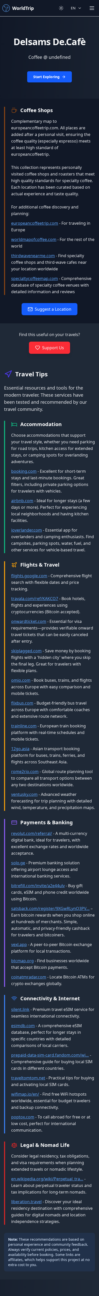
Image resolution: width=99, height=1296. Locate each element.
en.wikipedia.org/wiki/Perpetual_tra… (47, 1179)
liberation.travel (26, 1201)
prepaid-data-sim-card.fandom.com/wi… (50, 1055)
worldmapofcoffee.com (33, 239)
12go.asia (20, 748)
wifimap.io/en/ (25, 1094)
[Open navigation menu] (92, 8)
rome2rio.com (25, 771)
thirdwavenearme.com (33, 255)
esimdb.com (23, 1025)
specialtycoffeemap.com (34, 278)
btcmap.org (22, 961)
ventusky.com (24, 794)
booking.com (24, 471)
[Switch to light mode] (61, 8)
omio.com (20, 680)
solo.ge (18, 863)
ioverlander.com (26, 530)
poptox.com (22, 1117)
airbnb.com (22, 500)
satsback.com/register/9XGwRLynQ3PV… (50, 908)
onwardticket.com (28, 621)
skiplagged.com (26, 651)
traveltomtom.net (28, 1078)
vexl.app (19, 944)
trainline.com (24, 726)
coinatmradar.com (28, 977)
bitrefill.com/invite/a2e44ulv (38, 885)
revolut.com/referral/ (31, 833)
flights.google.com (29, 576)
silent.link (20, 1009)
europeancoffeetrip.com (34, 223)
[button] (49, 57)
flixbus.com (22, 703)
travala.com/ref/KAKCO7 (34, 598)
